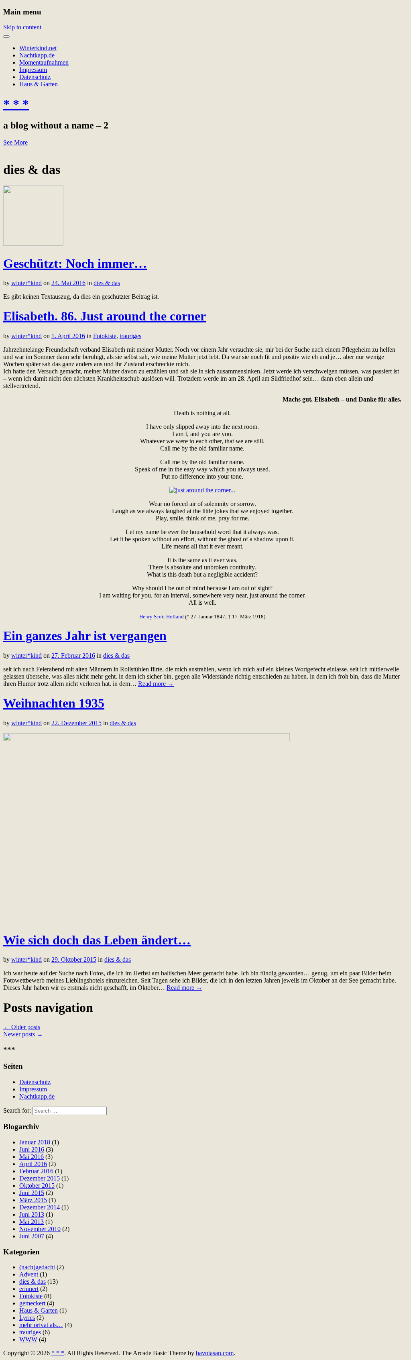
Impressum (33, 69)
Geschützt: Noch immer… (75, 263)
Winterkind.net (38, 48)
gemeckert (32, 1303)
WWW (28, 1339)
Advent (28, 1274)
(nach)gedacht (37, 1267)
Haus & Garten (38, 84)
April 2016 (33, 1163)
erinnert (29, 1288)
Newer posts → (23, 1034)
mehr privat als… (41, 1324)
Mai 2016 (31, 1156)
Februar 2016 (36, 1171)
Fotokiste (104, 335)
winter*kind (26, 282)
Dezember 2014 (39, 1207)
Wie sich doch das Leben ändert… (97, 940)
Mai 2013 (31, 1221)
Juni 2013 (31, 1214)
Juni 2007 (31, 1236)
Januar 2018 (34, 1142)
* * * (16, 104)
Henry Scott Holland (161, 617)
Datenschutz (35, 76)
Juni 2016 (31, 1149)
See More (15, 142)
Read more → (156, 683)
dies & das (107, 282)
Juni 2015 (31, 1192)
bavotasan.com (215, 1353)
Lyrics (27, 1317)
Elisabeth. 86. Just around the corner (104, 316)
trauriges (130, 335)
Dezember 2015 (39, 1178)
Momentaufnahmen (44, 62)
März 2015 (33, 1200)
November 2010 (40, 1228)
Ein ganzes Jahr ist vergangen (85, 635)
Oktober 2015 (37, 1185)
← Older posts (21, 1027)
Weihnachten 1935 (53, 703)
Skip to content (22, 27)
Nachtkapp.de (37, 55)
